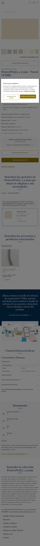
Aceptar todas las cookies (28, 96)
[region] (20, 91)
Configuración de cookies (11, 97)
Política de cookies (29, 91)
